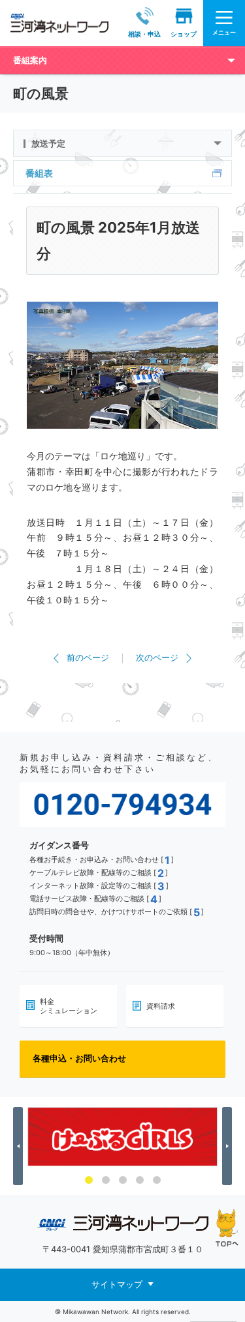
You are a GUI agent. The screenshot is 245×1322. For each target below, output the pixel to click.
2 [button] (106, 1180)
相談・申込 (144, 34)
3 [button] (123, 1180)
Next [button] (229, 1146)
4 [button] (140, 1180)
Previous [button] (20, 1146)
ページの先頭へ (227, 1227)
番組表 (39, 173)
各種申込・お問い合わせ (79, 1058)
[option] (122, 1136)
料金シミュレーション (68, 1006)
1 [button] (89, 1180)
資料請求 (160, 1006)
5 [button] (157, 1180)
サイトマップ (116, 1283)
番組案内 (30, 60)
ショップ (184, 34)
